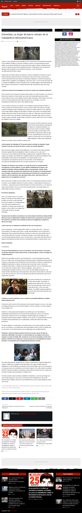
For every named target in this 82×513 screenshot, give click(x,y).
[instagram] (80, 1)
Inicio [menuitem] (11, 5)
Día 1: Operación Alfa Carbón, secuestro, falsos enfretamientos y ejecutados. (44, 441)
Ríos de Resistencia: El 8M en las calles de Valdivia (71, 478)
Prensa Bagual (13, 510)
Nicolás (32, 499)
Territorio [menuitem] (30, 5)
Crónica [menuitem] (17, 5)
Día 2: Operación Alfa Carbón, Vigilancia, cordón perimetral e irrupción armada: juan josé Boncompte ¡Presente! (35, 14)
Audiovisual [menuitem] (56, 5)
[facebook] (78, 1)
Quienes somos (8, 1)
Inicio (2, 1)
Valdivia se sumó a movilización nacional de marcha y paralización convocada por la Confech (17, 490)
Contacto (15, 1)
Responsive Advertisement (41, 21)
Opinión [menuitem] (24, 5)
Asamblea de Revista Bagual (9, 41)
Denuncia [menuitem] (37, 5)
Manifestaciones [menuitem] (47, 5)
